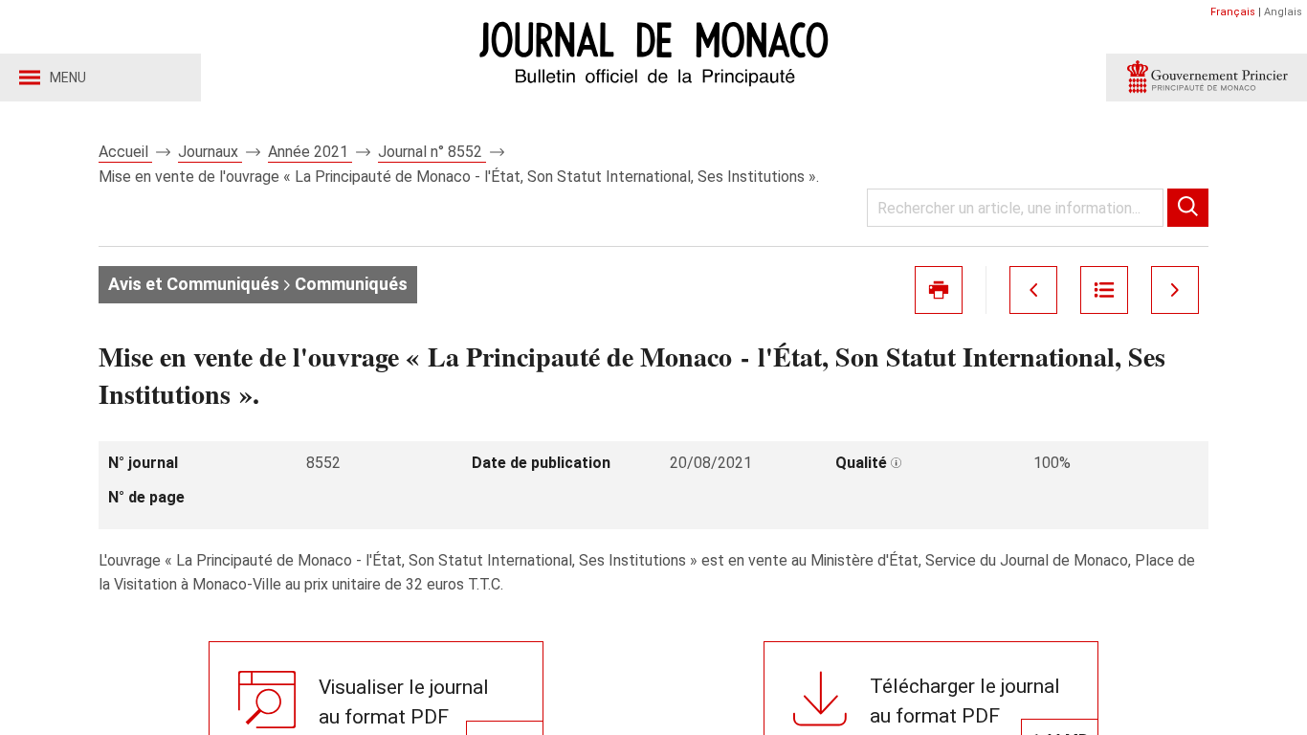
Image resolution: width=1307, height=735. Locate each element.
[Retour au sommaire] (1104, 290)
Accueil (125, 152)
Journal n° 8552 (432, 152)
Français (1232, 12)
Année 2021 (310, 152)
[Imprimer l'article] (939, 290)
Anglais (1283, 12)
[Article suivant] (1175, 290)
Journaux (210, 152)
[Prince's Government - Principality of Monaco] (1206, 77)
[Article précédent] (1033, 290)
